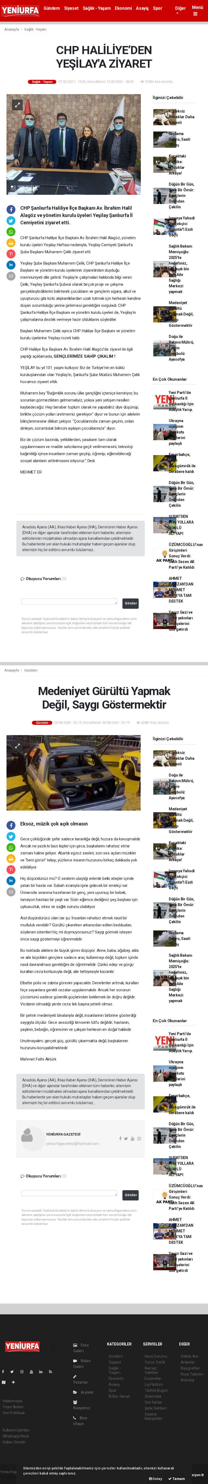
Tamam (178, 1479)
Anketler (188, 1362)
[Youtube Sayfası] (33, 1372)
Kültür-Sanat (119, 1396)
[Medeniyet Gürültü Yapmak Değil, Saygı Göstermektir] (73, 772)
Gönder (131, 603)
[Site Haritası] (6, 1382)
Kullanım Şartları (16, 1430)
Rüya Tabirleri (192, 1374)
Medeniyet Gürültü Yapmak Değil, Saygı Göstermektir (181, 314)
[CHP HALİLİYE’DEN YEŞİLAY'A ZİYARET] (73, 144)
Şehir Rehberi (156, 1408)
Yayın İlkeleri (13, 1407)
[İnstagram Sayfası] (24, 1372)
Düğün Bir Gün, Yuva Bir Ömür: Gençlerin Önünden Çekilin (181, 195)
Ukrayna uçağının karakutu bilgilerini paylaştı (177, 432)
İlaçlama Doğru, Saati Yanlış (179, 139)
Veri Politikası (14, 1413)
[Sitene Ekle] (15, 1382)
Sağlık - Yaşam (96, 8)
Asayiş (142, 8)
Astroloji (187, 1380)
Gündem (52, 8)
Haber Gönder (14, 1442)
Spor (157, 8)
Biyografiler (190, 1368)
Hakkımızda (12, 1401)
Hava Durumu (156, 1356)
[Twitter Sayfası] (14, 1372)
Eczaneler (153, 1378)
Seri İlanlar (153, 1402)
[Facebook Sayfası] (5, 1372)
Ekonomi (123, 8)
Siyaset (71, 8)
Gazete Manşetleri (153, 1416)
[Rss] (52, 1372)
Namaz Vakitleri (151, 1370)
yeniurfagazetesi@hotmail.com (72, 1143)
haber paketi (10, 1477)
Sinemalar (153, 1396)
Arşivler (87, 1392)
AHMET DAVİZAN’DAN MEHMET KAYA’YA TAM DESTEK (181, 589)
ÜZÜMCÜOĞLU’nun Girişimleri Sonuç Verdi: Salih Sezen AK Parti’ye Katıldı (186, 556)
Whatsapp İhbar (16, 1436)
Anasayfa (12, 29)
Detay (157, 1479)
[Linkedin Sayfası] (43, 1372)
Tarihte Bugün (156, 1390)
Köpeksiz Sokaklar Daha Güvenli (181, 117)
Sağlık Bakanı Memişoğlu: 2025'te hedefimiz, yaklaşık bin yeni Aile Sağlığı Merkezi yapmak (180, 269)
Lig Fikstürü (154, 1384)
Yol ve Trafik (155, 1362)
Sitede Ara (189, 1356)
